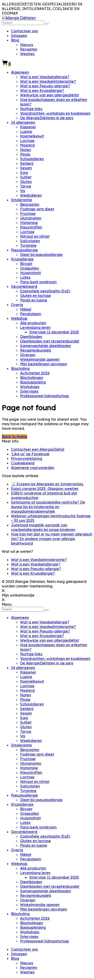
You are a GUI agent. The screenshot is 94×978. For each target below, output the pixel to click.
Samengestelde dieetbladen (45, 345)
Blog (15, 40)
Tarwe (25, 186)
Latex (25, 277)
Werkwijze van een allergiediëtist (49, 95)
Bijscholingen (31, 377)
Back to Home (14, 436)
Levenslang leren (35, 327)
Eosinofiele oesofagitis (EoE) (45, 291)
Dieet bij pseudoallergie (41, 254)
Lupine (26, 131)
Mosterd (27, 145)
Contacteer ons (24, 31)
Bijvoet (26, 263)
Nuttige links (31, 108)
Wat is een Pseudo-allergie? (45, 86)
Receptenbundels (35, 350)
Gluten (26, 181)
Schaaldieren (32, 159)
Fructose (28, 213)
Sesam (26, 168)
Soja (24, 172)
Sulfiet (25, 177)
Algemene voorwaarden (32, 467)
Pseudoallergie (24, 250)
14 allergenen (23, 122)
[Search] (47, 23)
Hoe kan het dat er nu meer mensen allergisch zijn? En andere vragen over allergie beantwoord (51, 539)
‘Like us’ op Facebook (30, 454)
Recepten (28, 49)
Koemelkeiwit (32, 136)
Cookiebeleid (22, 463)
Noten (25, 149)
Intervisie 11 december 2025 (54, 332)
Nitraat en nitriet (35, 236)
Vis (22, 190)
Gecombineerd (24, 286)
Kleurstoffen (31, 227)
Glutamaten (30, 218)
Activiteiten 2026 (35, 373)
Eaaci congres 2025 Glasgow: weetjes (44, 488)
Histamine (29, 222)
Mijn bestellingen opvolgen (43, 364)
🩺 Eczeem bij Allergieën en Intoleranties (47, 484)
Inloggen (19, 35)
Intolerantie (21, 200)
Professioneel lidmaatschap (44, 396)
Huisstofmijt (30, 272)
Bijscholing (20, 368)
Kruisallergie (22, 259)
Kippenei (28, 127)
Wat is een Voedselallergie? (44, 77)
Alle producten (33, 323)
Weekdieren (31, 195)
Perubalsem (30, 313)
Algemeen (20, 72)
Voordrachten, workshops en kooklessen (55, 113)
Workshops (29, 386)
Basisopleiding (33, 382)
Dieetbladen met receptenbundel (49, 341)
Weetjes (27, 53)
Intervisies (29, 391)
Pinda (25, 154)
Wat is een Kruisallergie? (42, 90)
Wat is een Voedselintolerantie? (48, 81)
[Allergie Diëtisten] (19, 17)
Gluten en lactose (35, 295)
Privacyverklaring (26, 458)
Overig (17, 304)
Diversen (27, 355)
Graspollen (29, 268)
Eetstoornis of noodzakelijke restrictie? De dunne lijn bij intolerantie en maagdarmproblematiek (48, 507)
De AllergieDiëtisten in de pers (46, 118)
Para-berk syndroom (38, 282)
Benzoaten (29, 204)
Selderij (27, 163)
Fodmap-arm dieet (37, 209)
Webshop (19, 318)
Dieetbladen (31, 336)
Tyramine (28, 245)
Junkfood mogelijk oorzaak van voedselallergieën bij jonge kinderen (43, 527)
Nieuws (26, 44)
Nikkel (25, 309)
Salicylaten (30, 241)
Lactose (27, 140)
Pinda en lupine (33, 300)
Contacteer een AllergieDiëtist (37, 449)
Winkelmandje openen (40, 359)
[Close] (3, 590)
